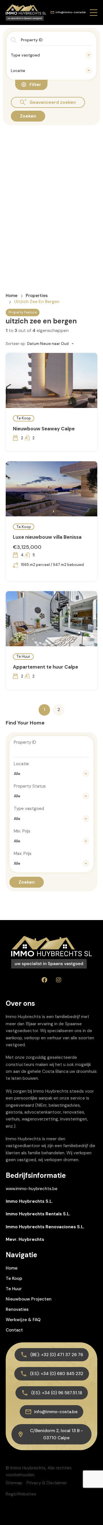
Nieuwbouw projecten (29, 1299)
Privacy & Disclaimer (47, 1483)
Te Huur (23, 656)
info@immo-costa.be (71, 12)
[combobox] (51, 55)
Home (11, 296)
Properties (37, 296)
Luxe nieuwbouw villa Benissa (47, 537)
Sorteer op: (16, 343)
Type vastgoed (29, 808)
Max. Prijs (22, 853)
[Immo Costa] (26, 12)
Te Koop (23, 418)
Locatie (21, 764)
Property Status (30, 786)
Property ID (25, 742)
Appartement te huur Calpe (45, 667)
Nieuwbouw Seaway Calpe (44, 428)
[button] (93, 12)
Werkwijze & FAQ (23, 1320)
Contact (14, 1330)
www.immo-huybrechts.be (32, 1189)
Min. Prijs (22, 831)
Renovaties (17, 1309)
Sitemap (14, 1483)
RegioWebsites (21, 1494)
